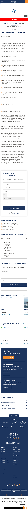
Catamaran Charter (16, 451)
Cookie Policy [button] (18, 502)
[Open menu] (2, 1)
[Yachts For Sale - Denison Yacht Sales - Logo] (14, 2)
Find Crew (15, 462)
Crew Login (15, 464)
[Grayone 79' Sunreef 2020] (11, 332)
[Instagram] (13, 485)
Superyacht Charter (16, 449)
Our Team (15, 475)
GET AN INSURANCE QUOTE (8, 402)
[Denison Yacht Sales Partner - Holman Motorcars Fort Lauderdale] (23, 422)
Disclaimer (23, 489)
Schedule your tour (14, 284)
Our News (15, 473)
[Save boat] (26, 5)
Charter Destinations (16, 455)
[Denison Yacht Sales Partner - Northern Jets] (5, 422)
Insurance (3, 471)
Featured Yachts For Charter (18, 453)
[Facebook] (10, 485)
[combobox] (5, 195)
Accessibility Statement (6, 490)
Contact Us (15, 477)
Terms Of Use (10, 489)
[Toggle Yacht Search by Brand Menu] (26, 1)
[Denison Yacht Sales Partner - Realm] (23, 426)
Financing (3, 469)
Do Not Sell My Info (16, 490)
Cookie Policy (17, 489)
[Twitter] (20, 485)
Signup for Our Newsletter (15, 495)
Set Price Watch (7, 358)
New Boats (3, 451)
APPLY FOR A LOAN (5, 400)
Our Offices (15, 471)
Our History (15, 469)
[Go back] (2, 5)
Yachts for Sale (3, 449)
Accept (14, 507)
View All (25, 295)
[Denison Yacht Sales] (13, 434)
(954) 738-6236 (16, 438)
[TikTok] (17, 485)
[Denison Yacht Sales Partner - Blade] (14, 426)
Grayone (3, 339)
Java (2, 309)
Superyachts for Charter (5, 462)
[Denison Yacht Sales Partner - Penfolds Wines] (14, 422)
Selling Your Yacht (4, 473)
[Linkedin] (15, 485)
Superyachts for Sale (4, 460)
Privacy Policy (16, 213)
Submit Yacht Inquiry (14, 208)
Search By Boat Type (4, 453)
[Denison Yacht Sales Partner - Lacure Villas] (5, 426)
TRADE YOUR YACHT (6, 405)
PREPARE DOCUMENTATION (8, 408)
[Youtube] (8, 485)
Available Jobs (15, 460)
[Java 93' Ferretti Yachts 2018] (11, 302)
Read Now (6, 387)
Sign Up (6, 374)
